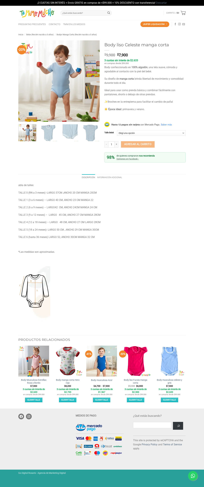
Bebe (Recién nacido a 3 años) (40, 34)
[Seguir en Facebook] (175, 24)
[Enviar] (108, 13)
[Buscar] (178, 426)
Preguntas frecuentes (32, 24)
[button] (176, 13)
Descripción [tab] (88, 177)
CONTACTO (54, 24)
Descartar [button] (161, 2)
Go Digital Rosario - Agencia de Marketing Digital (42, 473)
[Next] (94, 81)
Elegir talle (33, 400)
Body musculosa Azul (101, 380)
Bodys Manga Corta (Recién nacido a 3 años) (77, 34)
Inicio (20, 34)
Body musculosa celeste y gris (169, 381)
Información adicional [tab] (109, 177)
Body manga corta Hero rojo (68, 381)
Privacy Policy (149, 444)
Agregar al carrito (137, 144)
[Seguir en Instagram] (179, 24)
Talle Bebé (109, 132)
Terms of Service (172, 444)
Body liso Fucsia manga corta (135, 381)
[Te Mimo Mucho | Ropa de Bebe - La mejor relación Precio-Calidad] (37, 12)
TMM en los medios (74, 24)
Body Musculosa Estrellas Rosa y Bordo (33, 381)
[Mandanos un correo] (183, 24)
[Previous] (24, 81)
